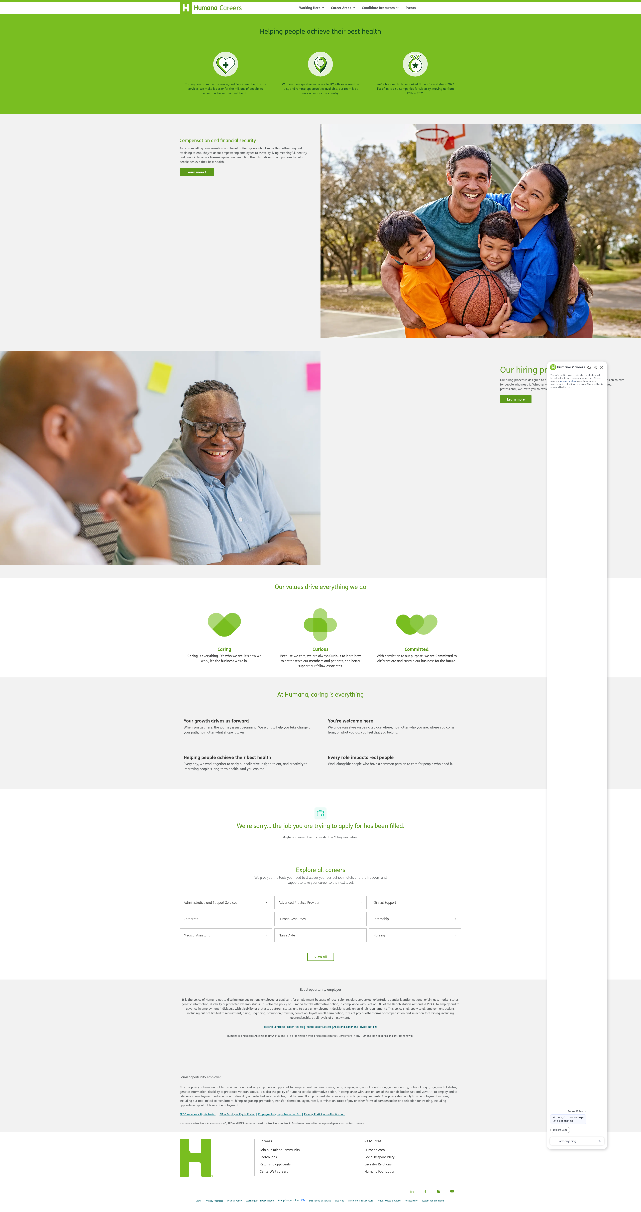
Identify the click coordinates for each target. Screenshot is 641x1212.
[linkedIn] (412, 1191)
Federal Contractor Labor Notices (283, 1027)
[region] (577, 754)
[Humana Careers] (213, 7)
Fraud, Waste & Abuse (389, 1200)
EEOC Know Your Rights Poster (198, 1114)
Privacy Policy (234, 1200)
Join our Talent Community (280, 1150)
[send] (599, 1141)
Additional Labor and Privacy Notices (355, 1027)
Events (410, 7)
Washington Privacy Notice (260, 1200)
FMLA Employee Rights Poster (237, 1114)
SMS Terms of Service (320, 1200)
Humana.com (375, 1150)
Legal (198, 1200)
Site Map (339, 1200)
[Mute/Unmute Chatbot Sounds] (595, 367)
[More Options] (555, 1141)
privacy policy (568, 381)
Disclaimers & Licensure (360, 1200)
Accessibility (411, 1200)
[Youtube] (452, 1191)
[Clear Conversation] (589, 367)
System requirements (433, 1200)
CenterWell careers (274, 1171)
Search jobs (268, 1157)
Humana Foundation (380, 1171)
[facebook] (425, 1191)
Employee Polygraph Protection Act (279, 1114)
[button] (320, 957)
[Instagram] (439, 1191)
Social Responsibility (379, 1157)
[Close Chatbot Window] (601, 367)
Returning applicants (275, 1164)
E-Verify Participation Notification (324, 1114)
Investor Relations (378, 1164)
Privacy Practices (214, 1200)
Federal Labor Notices (318, 1027)
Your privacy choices (288, 1200)
